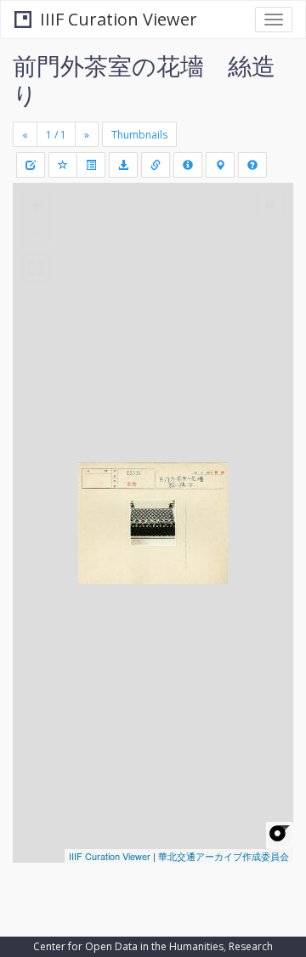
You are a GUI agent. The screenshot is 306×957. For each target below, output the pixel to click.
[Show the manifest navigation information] (220, 165)
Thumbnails (139, 134)
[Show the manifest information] (187, 165)
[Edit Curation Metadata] (30, 165)
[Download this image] (123, 165)
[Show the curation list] (90, 165)
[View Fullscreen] (35, 268)
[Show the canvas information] (155, 165)
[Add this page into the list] (62, 165)
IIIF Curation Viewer (118, 19)
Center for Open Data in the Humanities (128, 946)
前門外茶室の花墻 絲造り (144, 79)
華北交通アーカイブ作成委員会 (223, 856)
